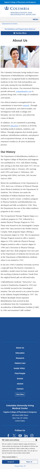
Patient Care (20, 363)
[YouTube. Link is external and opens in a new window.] (20, 435)
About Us (20, 348)
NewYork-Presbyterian (20, 329)
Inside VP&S (21, 369)
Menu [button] (35, 19)
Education (20, 353)
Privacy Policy (19, 466)
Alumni (20, 384)
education (14, 126)
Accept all (11, 462)
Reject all (29, 462)
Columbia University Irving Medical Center (20, 323)
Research (20, 358)
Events (20, 379)
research (26, 105)
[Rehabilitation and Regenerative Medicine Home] (20, 10)
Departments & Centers (9, 23)
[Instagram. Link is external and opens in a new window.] (32, 435)
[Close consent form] (36, 440)
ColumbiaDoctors (20, 336)
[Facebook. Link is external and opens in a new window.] (8, 435)
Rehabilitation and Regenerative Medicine (20, 29)
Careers (20, 389)
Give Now (20, 394)
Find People (20, 373)
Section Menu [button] (21, 33)
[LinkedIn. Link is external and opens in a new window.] (26, 435)
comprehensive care (23, 91)
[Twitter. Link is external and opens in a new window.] (14, 435)
